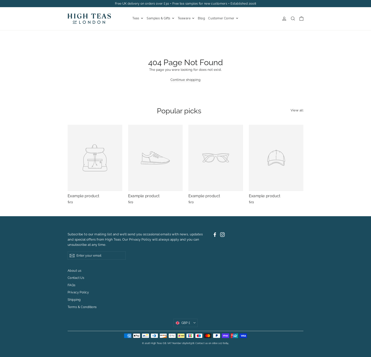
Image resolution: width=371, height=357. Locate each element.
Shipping (74, 299)
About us (74, 270)
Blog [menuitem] (201, 18)
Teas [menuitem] (135, 18)
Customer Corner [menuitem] (221, 18)
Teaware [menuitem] (184, 18)
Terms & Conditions (82, 307)
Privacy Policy (140, 239)
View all (297, 110)
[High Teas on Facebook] (215, 234)
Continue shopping (185, 80)
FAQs (72, 285)
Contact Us (76, 278)
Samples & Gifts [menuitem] (158, 18)
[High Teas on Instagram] (222, 234)
